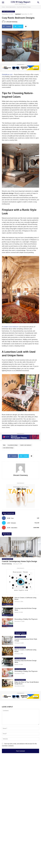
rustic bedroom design (8, 447)
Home (3, 7)
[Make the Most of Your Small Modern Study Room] (7, 683)
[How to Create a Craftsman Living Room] (7, 601)
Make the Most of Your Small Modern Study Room (27, 683)
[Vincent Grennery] (3, 21)
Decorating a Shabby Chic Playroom (26, 619)
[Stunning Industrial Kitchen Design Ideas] (7, 612)
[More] (26, 26)
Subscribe (36, 527)
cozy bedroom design (13, 445)
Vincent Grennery (12, 21)
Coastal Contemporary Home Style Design (19, 561)
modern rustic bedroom (10, 327)
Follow (37, 523)
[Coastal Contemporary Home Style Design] (20, 547)
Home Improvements (11, 7)
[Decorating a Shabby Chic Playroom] (7, 622)
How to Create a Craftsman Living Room (25, 598)
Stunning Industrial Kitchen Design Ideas (26, 609)
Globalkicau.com (7, 74)
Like (38, 518)
